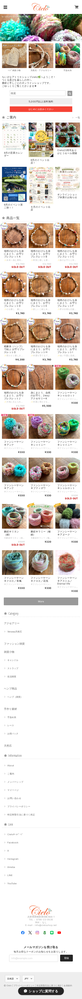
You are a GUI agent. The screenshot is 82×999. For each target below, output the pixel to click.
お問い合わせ (14, 798)
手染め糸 (11, 717)
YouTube (12, 883)
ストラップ (12, 668)
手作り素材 (10, 708)
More (41, 601)
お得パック (12, 733)
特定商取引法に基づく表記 (21, 814)
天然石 (8, 745)
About (10, 765)
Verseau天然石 (14, 631)
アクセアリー (12, 623)
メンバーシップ (15, 781)
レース (10, 725)
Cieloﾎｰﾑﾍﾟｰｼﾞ (15, 834)
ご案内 (10, 773)
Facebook (12, 842)
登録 (66, 957)
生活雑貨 (11, 676)
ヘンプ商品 (10, 688)
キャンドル (12, 660)
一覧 (77, 117)
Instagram (13, 859)
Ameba (11, 867)
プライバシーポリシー (18, 806)
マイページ (13, 790)
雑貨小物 (9, 651)
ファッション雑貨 (14, 643)
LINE (10, 875)
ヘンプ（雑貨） (15, 696)
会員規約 (68, 985)
